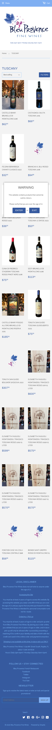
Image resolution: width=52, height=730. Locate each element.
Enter (19, 210)
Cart (48, 3)
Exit (34, 210)
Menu (7, 3)
